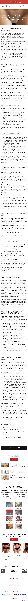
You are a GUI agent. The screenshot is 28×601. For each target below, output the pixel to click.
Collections (13, 588)
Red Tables (20, 53)
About (13, 581)
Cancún (21, 431)
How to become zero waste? (17, 477)
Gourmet (21, 393)
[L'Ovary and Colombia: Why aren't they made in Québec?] (5, 465)
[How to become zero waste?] (5, 477)
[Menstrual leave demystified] (5, 472)
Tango (18, 431)
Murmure (5, 432)
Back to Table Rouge (15, 447)
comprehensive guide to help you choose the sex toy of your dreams (13, 269)
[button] (25, 600)
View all (14, 459)
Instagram (18, 427)
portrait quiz (9, 434)
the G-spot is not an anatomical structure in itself (12, 77)
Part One (12, 429)
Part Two (16, 429)
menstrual (18, 398)
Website (13, 427)
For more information (13, 584)
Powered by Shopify (14, 598)
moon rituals (14, 379)
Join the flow (14, 578)
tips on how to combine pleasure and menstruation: (13, 374)
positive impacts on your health (8, 319)
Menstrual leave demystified (17, 472)
